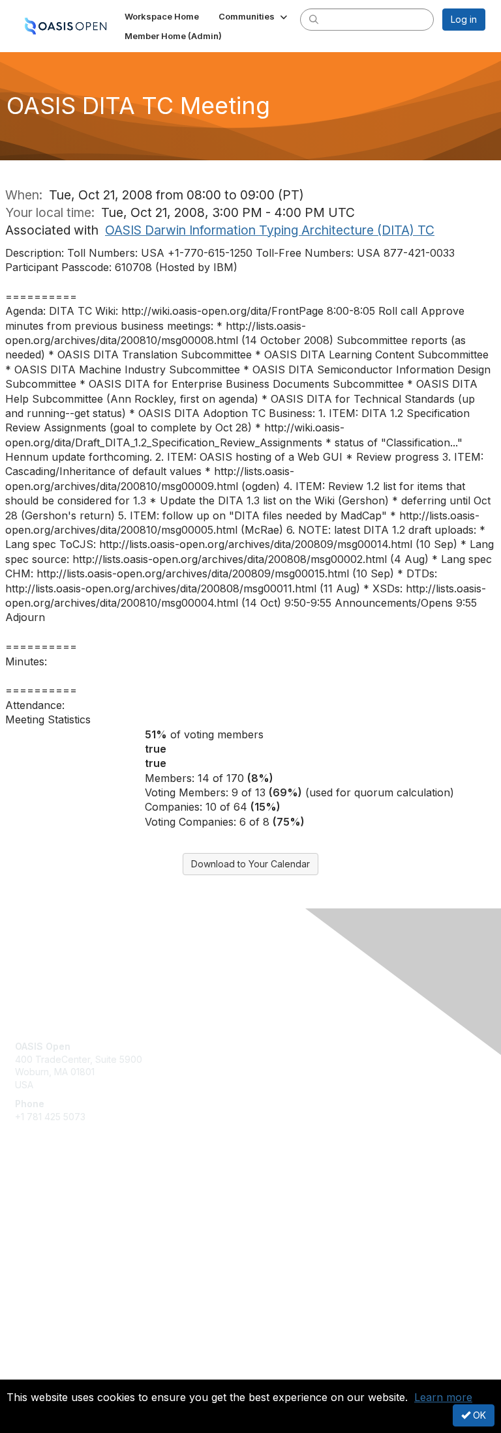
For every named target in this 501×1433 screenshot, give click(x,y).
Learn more (443, 1397)
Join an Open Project (60, 1221)
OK (478, 1415)
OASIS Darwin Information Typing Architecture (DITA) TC (269, 230)
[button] (254, 16)
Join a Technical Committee (74, 1241)
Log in (464, 19)
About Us (34, 1359)
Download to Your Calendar (250, 863)
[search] (313, 18)
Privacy (31, 1371)
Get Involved (42, 1202)
